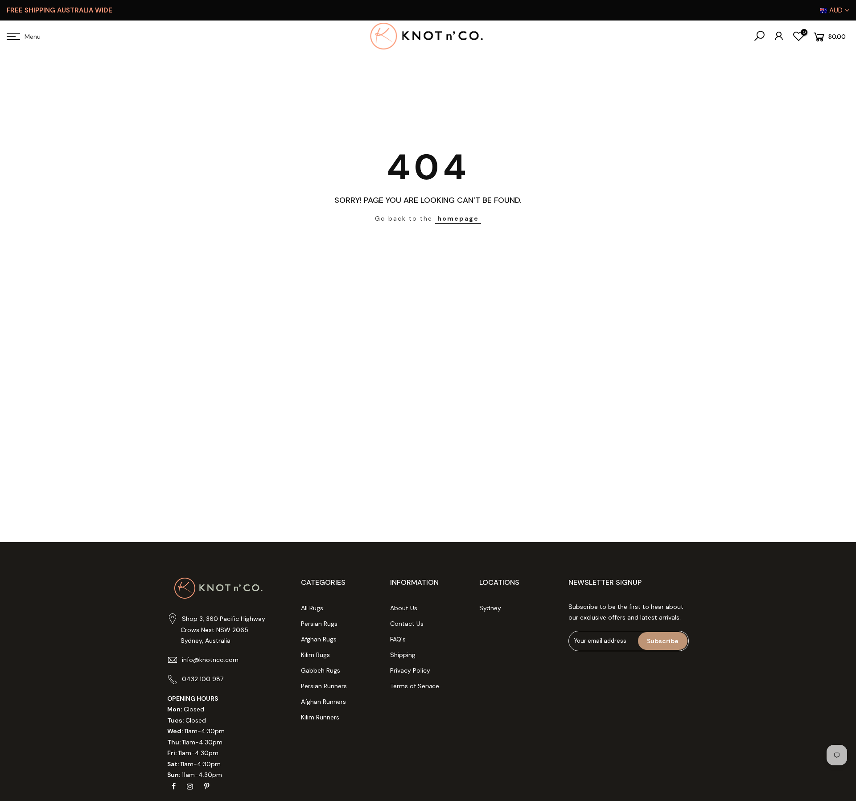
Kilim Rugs (315, 655)
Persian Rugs (319, 624)
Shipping (403, 655)
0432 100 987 (202, 679)
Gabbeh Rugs (320, 670)
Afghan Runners (323, 702)
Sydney (490, 608)
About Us (403, 608)
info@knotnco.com (210, 660)
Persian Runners (324, 686)
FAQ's (398, 639)
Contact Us (407, 624)
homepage (458, 218)
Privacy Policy (410, 670)
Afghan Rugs (319, 639)
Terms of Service (414, 686)
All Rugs (312, 608)
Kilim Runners (320, 717)
